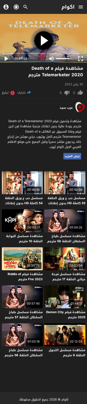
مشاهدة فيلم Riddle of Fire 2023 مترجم (25, 276)
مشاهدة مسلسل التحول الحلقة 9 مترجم (67, 352)
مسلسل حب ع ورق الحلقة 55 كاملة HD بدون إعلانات (66, 200)
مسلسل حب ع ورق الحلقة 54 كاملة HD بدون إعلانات (24, 200)
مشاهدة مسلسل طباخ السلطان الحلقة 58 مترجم (66, 238)
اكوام (67, 7)
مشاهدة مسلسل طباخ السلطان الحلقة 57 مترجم (24, 314)
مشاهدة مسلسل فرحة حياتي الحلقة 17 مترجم (68, 276)
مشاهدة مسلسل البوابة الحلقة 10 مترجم (24, 238)
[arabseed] (79, 112)
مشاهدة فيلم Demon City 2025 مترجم (65, 314)
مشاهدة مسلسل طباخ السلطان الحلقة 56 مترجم (24, 352)
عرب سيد (66, 107)
